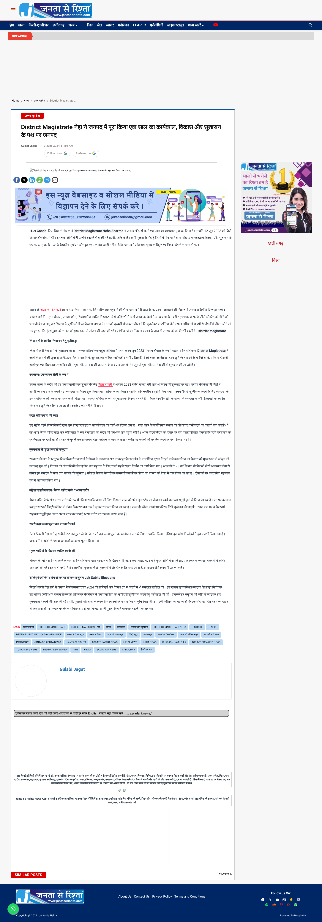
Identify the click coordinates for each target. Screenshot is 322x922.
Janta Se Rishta (76, 642)
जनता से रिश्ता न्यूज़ (75, 634)
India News (150, 642)
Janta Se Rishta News (47, 642)
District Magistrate (52, 627)
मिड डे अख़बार (22, 642)
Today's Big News (26, 649)
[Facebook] (16, 179)
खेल (99, 25)
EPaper (139, 25)
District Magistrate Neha (170, 627)
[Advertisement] (161, 68)
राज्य (72, 25)
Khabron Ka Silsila (174, 642)
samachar (128, 649)
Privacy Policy (162, 896)
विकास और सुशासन (139, 627)
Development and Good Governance (38, 634)
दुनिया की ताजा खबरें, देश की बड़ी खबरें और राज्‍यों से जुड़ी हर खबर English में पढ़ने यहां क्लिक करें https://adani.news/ (83, 713)
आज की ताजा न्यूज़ (115, 634)
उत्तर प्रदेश (39, 100)
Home (15, 100)
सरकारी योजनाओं (51, 310)
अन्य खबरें (194, 25)
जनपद (108, 627)
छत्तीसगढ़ (58, 25)
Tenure (212, 627)
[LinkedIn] (32, 179)
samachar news (106, 649)
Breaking (19, 36)
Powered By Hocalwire (293, 915)
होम (12, 25)
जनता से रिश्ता (95, 634)
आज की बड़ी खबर (211, 634)
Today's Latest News (105, 642)
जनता (75, 649)
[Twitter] (24, 179)
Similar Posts (28, 875)
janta (87, 649)
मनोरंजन (123, 25)
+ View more (224, 874)
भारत (21, 25)
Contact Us (142, 896)
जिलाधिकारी (105, 384)
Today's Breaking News (206, 642)
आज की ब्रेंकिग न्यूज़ (189, 634)
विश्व (90, 25)
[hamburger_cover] (13, 9)
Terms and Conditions (189, 896)
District (197, 627)
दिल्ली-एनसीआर (38, 25)
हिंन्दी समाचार (146, 649)
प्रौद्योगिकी (156, 25)
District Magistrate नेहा (85, 627)
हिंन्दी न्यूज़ (133, 634)
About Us (124, 896)
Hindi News (130, 642)
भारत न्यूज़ (147, 634)
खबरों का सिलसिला (166, 634)
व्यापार (110, 25)
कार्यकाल (121, 627)
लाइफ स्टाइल (175, 25)
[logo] (55, 10)
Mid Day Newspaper (55, 649)
